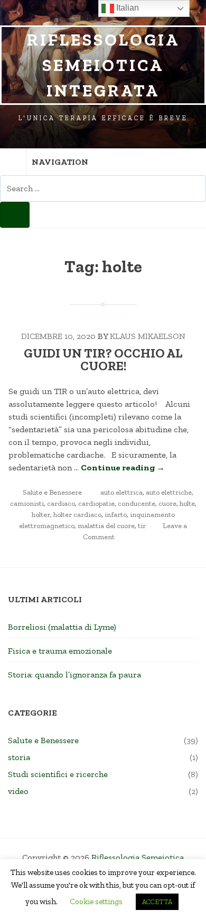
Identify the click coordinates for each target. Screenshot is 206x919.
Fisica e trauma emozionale (60, 651)
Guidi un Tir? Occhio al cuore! (103, 359)
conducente (136, 503)
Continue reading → (123, 467)
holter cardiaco (77, 514)
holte (187, 503)
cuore (167, 503)
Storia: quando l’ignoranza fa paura (74, 675)
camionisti (27, 503)
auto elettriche (169, 492)
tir (142, 525)
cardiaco (61, 503)
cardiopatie (96, 503)
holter (41, 514)
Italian (126, 7)
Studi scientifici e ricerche (58, 774)
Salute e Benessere (52, 492)
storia (19, 757)
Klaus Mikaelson (147, 336)
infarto (116, 514)
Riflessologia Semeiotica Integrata (103, 65)
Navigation (60, 162)
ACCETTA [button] (157, 902)
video (18, 791)
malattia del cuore (106, 525)
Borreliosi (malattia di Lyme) (62, 627)
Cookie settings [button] (96, 901)
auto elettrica (121, 492)
